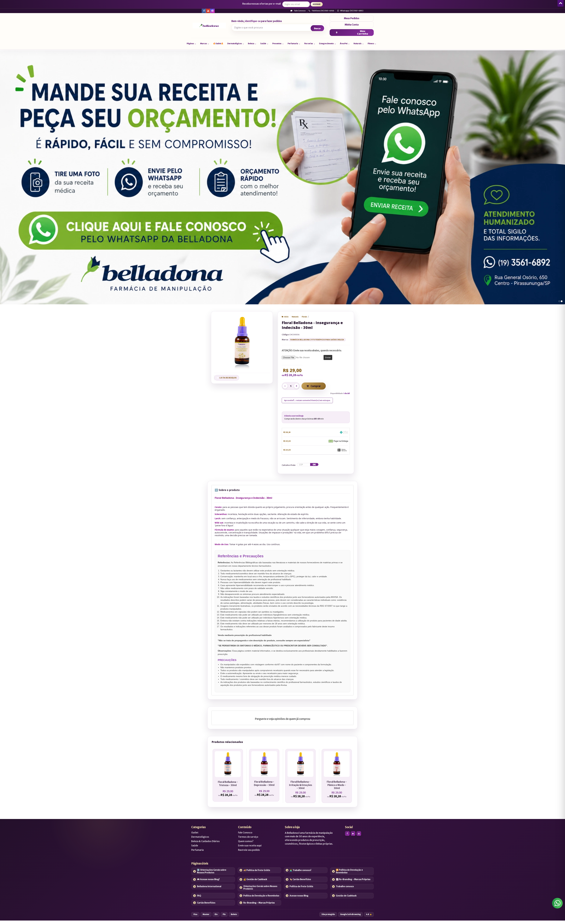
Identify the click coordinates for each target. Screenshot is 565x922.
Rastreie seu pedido (249, 850)
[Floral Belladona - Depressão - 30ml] (264, 775)
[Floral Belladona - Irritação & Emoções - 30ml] (300, 776)
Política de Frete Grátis (301, 886)
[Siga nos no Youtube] (208, 11)
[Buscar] (317, 28)
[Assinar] (317, 4)
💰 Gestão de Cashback (255, 879)
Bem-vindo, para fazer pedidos (256, 21)
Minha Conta (352, 24)
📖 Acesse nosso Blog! (208, 879)
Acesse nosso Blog (299, 895)
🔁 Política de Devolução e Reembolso (349, 871)
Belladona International (209, 886)
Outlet (194, 832)
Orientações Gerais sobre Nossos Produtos (260, 887)
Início (286, 317)
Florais (304, 317)
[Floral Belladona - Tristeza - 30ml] (228, 775)
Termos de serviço (248, 836)
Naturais (295, 317)
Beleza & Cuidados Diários (205, 841)
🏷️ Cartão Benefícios (300, 879)
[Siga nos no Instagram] (212, 11)
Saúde (194, 845)
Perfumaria (197, 850)
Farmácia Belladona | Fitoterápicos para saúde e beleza (317, 340)
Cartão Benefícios (206, 902)
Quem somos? (245, 841)
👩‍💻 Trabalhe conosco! (300, 870)
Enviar (328, 357)
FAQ (199, 895)
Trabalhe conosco (345, 886)
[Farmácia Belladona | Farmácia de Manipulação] (209, 25)
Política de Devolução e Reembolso (261, 895)
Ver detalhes (229, 787)
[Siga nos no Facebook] (204, 11)
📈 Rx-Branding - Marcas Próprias (353, 879)
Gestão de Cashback (346, 895)
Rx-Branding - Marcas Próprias (259, 902)
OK (314, 464)
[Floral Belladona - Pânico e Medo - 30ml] (337, 776)
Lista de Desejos (228, 378)
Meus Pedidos (351, 18)
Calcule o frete (288, 465)
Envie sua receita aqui (249, 845)
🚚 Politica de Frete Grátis (256, 870)
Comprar (315, 386)
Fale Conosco (300, 11)
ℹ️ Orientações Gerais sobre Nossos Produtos (211, 871)
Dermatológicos (200, 836)
